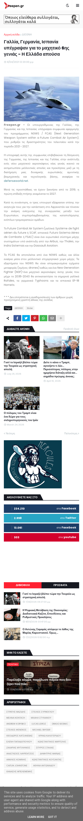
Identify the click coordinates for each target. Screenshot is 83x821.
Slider (30, 308)
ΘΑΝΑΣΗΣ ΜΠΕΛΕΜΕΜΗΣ (19, 771)
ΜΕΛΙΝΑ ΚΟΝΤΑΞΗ (15, 717)
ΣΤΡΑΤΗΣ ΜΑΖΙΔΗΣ (15, 711)
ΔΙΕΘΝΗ (27, 34)
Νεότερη (10, 433)
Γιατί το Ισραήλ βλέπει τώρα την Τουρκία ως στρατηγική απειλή (20, 366)
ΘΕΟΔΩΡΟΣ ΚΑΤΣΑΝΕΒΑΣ (19, 735)
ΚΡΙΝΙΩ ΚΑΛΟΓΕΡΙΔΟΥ (50, 735)
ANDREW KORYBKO (16, 723)
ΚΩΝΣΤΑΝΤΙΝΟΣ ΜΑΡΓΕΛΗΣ (52, 741)
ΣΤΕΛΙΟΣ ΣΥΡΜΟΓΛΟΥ (42, 711)
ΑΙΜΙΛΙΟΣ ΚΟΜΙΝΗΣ (16, 759)
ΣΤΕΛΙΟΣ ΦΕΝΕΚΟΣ (16, 729)
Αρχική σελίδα (12, 34)
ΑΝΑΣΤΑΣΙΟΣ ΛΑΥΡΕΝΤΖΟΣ (20, 753)
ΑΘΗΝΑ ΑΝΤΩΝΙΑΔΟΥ (44, 765)
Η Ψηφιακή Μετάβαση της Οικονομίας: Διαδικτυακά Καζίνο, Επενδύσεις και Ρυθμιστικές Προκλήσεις (45, 614)
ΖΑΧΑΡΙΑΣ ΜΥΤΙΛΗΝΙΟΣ (18, 747)
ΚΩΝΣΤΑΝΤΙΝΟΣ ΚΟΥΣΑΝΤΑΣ (47, 759)
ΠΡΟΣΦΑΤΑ (60, 585)
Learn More (36, 816)
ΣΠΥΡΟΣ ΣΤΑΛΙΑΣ (45, 747)
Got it (52, 816)
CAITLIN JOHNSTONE (16, 765)
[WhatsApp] (43, 318)
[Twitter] (26, 318)
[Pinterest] (35, 318)
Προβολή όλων (71, 328)
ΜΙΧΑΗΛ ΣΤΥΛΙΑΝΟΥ (41, 717)
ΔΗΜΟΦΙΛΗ (23, 585)
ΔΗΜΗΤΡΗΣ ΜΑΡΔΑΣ (50, 753)
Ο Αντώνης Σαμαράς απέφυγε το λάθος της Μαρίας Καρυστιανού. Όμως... (48, 631)
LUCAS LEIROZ (39, 723)
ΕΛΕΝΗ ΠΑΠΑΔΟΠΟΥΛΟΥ (19, 741)
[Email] (52, 318)
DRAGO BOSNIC (60, 723)
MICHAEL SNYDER (41, 729)
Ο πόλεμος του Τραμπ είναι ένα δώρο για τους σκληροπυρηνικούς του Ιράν (21, 416)
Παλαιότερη (70, 433)
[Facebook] (17, 318)
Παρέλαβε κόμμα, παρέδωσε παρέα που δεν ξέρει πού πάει (39, 682)
